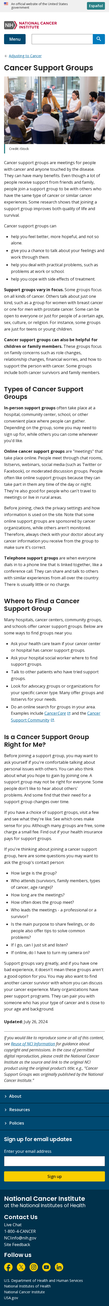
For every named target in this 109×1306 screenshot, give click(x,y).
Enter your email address (27, 1151)
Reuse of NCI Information (33, 1044)
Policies (16, 1123)
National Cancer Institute (24, 1291)
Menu (15, 39)
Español (96, 5)
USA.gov (11, 1297)
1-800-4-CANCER (20, 1231)
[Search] (99, 39)
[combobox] (62, 39)
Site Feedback (17, 1244)
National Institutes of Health (27, 1286)
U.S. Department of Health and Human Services (43, 1280)
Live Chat (13, 1224)
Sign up (54, 1176)
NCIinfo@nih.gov (20, 1238)
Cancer (55, 713)
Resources (19, 1109)
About (15, 1096)
